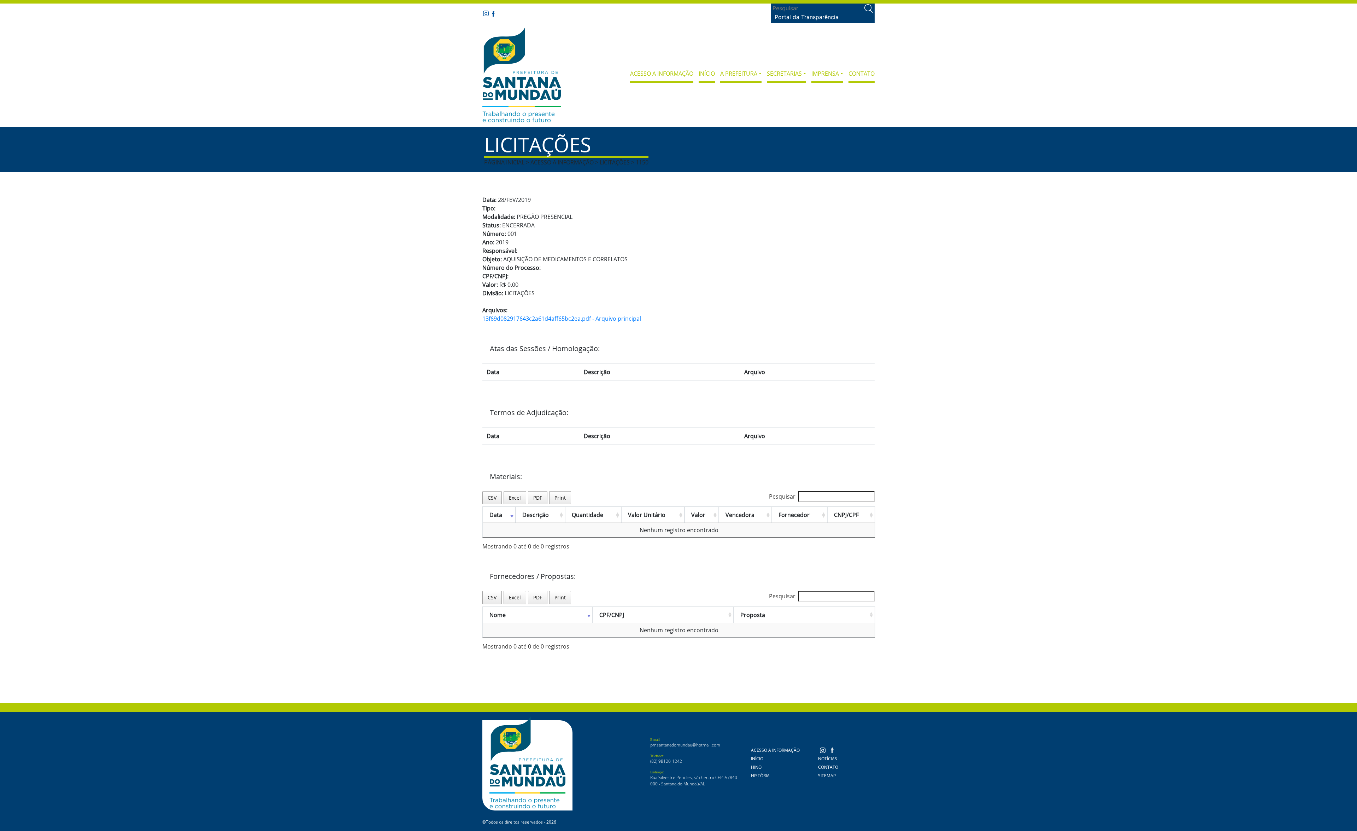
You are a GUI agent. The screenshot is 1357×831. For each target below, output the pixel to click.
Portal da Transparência (807, 17)
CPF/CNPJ (611, 615)
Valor (698, 515)
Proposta (752, 615)
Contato (861, 73)
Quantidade (587, 515)
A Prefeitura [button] (738, 73)
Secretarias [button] (784, 73)
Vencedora (740, 515)
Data (495, 515)
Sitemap (827, 776)
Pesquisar (782, 496)
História (760, 776)
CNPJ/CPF (846, 515)
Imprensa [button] (825, 73)
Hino (756, 767)
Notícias (827, 759)
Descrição (535, 515)
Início (707, 73)
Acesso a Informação (661, 73)
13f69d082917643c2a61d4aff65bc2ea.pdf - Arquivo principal (561, 318)
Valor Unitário (646, 515)
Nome (497, 615)
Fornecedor (794, 515)
